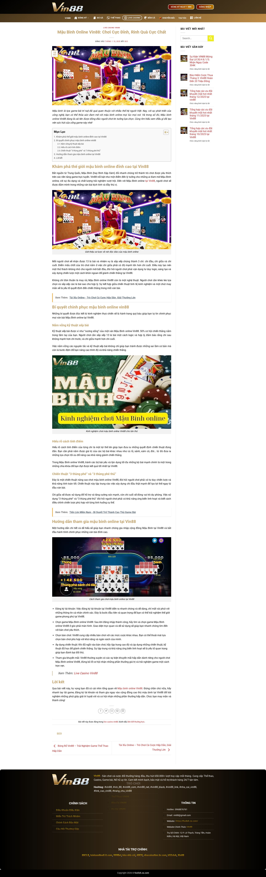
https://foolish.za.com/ (187, 821)
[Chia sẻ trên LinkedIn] (122, 711)
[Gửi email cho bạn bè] (111, 711)
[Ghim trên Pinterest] (117, 711)
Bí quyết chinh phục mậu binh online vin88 (76, 140)
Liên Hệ (197, 18)
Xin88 (181, 855)
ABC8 (140, 855)
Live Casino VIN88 (121, 790)
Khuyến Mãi (169, 18)
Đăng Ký (82, 18)
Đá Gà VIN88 (118, 809)
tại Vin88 (150, 180)
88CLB (85, 855)
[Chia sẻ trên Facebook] (100, 711)
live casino (134, 18)
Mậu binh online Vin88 (129, 688)
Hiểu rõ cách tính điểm (70, 147)
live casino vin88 (111, 28)
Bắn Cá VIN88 (119, 802)
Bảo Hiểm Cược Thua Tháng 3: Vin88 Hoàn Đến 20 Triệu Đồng (201, 78)
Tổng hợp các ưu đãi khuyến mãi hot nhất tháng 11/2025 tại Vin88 (201, 114)
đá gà (100, 18)
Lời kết (59, 158)
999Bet (117, 855)
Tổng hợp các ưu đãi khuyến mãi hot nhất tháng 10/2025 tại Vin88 (201, 133)
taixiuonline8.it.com (101, 855)
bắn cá (151, 18)
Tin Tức (182, 18)
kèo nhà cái (129, 855)
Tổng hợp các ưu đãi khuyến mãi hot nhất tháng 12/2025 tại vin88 (201, 95)
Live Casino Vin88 (85, 673)
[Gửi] (211, 38)
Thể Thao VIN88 (120, 796)
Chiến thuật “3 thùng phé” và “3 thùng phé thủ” (81, 150)
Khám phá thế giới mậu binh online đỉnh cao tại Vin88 (81, 136)
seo (126, 41)
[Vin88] (67, 6)
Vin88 (68, 18)
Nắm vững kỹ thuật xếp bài (72, 144)
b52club (172, 855)
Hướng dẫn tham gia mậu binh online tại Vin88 (78, 154)
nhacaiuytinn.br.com (155, 855)
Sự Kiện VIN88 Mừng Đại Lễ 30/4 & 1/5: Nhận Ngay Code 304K (201, 61)
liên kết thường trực (136, 722)
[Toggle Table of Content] (164, 132)
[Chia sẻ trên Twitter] (106, 711)
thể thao (115, 18)
